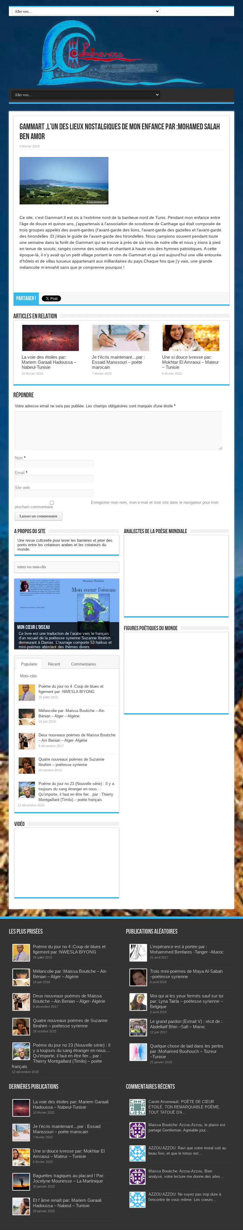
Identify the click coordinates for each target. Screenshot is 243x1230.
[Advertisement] (168, 809)
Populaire (29, 664)
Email (20, 473)
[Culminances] (121, 52)
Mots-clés (28, 676)
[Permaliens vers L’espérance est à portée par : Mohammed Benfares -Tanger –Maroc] (138, 953)
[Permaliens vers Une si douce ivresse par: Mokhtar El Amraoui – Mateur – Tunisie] (191, 338)
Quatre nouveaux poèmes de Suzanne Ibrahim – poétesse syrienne (70, 1023)
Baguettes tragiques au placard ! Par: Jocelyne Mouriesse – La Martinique (68, 1178)
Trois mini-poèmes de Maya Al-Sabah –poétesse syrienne (186, 974)
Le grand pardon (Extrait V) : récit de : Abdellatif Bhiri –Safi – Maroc (186, 1024)
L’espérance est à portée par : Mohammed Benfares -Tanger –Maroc (187, 949)
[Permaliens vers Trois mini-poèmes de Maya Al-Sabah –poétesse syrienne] (138, 977)
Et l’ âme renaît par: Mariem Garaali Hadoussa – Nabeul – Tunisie (67, 1203)
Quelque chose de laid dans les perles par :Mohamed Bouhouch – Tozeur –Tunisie (186, 1051)
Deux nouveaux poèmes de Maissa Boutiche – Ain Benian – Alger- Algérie (69, 998)
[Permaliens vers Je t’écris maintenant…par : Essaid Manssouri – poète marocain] (120, 338)
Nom (19, 458)
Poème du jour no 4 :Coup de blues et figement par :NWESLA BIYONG (69, 949)
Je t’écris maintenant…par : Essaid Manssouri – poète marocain (118, 362)
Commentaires (83, 664)
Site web (22, 487)
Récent (54, 664)
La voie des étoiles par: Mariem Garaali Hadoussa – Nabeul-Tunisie (49, 362)
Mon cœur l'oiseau (33, 627)
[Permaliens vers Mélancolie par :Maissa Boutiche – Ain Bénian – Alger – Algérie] (27, 717)
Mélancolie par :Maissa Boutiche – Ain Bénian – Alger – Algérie (69, 974)
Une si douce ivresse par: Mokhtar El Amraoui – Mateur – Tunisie (190, 362)
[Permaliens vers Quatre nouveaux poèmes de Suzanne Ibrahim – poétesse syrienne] (27, 765)
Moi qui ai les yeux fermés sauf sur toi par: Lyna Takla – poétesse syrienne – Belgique (186, 1001)
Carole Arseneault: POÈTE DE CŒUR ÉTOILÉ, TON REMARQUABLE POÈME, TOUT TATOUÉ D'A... (184, 1107)
